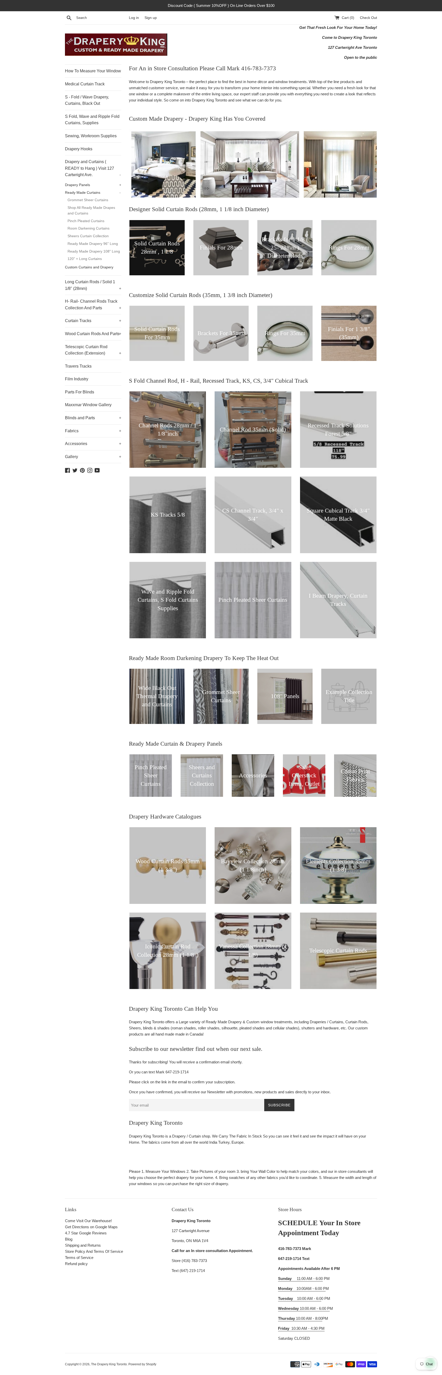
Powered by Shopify (142, 1364)
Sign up (151, 18)
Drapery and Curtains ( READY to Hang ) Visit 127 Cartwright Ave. (93, 168)
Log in (134, 18)
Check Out (368, 18)
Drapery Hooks (78, 149)
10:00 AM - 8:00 (300, 1318)
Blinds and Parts (93, 418)
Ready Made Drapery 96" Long (93, 244)
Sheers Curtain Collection (88, 236)
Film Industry (76, 379)
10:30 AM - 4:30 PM (308, 1328)
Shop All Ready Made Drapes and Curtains (91, 210)
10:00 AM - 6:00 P (304, 1308)
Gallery (93, 456)
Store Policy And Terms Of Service (94, 1251)
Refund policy (76, 1264)
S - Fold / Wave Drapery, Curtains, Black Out (87, 100)
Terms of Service (79, 1257)
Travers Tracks (78, 366)
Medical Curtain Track (85, 84)
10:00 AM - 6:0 (299, 1298)
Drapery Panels (93, 185)
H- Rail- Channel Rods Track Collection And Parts (93, 304)
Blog (68, 1239)
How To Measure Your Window (93, 71)
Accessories (93, 443)
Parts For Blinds (79, 392)
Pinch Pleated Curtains (86, 221)
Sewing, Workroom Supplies (91, 136)
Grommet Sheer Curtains (88, 200)
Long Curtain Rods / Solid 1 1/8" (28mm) (93, 285)
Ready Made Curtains (93, 193)
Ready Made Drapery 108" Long (94, 251)
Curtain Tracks (93, 321)
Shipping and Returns (83, 1245)
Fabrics (93, 431)
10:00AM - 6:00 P (302, 1288)
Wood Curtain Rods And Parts (93, 334)
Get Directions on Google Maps (91, 1227)
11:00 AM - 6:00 (300, 1278)
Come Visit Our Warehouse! (88, 1221)
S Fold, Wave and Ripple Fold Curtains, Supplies (92, 119)
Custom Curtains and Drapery (89, 267)
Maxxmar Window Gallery (88, 405)
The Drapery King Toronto (109, 1364)
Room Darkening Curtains (88, 228)
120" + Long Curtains (85, 259)
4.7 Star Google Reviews (86, 1233)
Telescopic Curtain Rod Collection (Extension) (93, 350)
